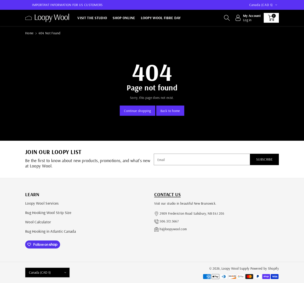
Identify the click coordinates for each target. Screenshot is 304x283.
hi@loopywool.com (173, 229)
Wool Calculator (38, 221)
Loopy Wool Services (42, 203)
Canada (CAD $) (40, 272)
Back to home (170, 111)
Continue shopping (137, 111)
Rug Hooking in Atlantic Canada (50, 231)
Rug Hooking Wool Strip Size (48, 212)
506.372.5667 (169, 221)
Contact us (167, 194)
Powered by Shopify (264, 268)
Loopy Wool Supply (235, 268)
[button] (227, 18)
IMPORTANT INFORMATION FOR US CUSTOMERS (67, 5)
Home (29, 33)
